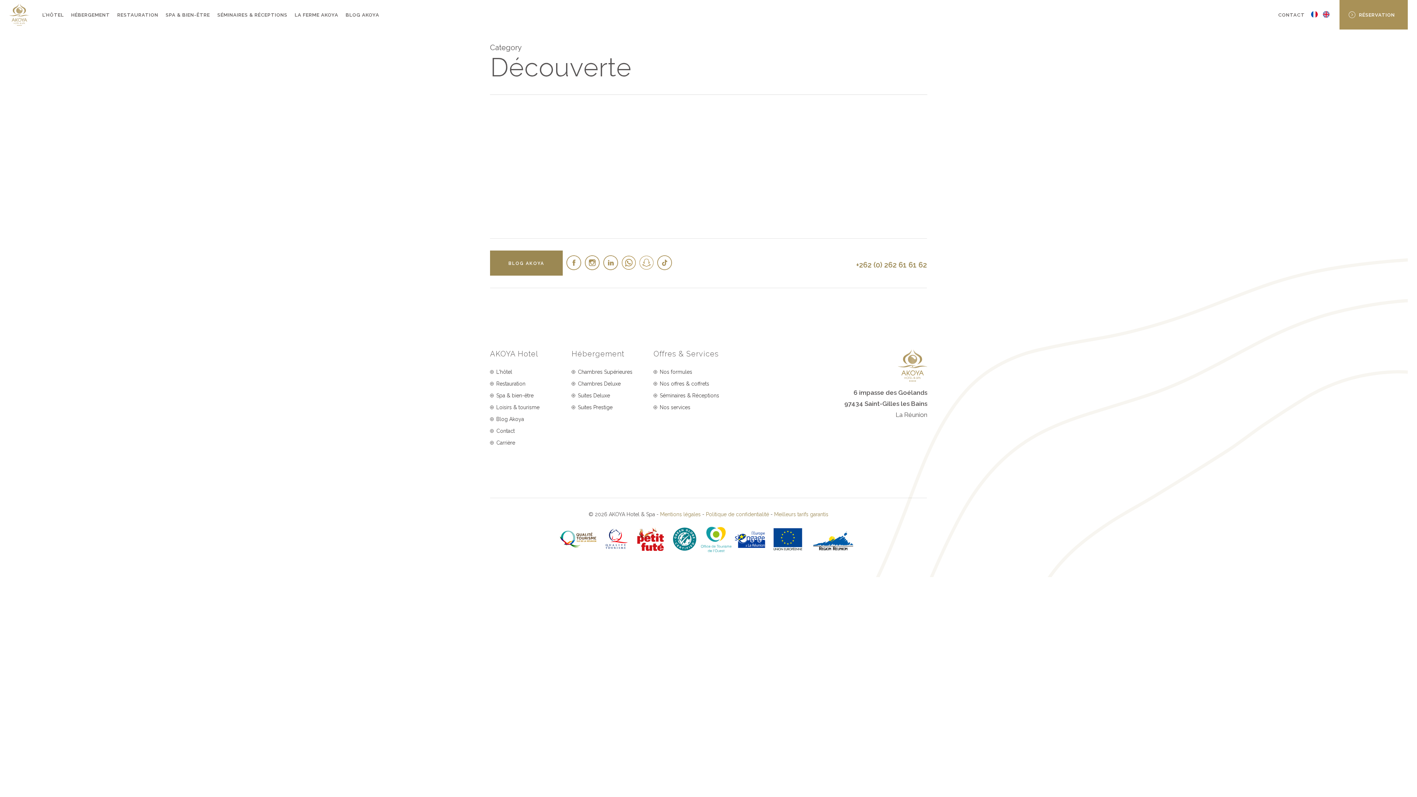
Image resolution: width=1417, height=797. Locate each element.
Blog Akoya (510, 419)
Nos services (675, 407)
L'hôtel (504, 372)
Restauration (510, 384)
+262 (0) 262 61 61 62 (891, 265)
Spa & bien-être (515, 395)
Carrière (505, 443)
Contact (505, 431)
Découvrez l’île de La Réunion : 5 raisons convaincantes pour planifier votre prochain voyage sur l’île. (541, 194)
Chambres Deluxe (599, 384)
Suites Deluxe (594, 395)
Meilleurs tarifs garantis (801, 514)
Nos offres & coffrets (684, 384)
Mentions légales (680, 514)
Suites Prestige (595, 407)
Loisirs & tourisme (517, 407)
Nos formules (676, 372)
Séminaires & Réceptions (689, 395)
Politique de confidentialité (737, 514)
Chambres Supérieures (605, 372)
